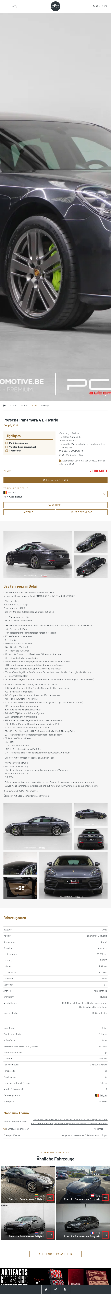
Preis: (7, 471)
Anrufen (56, 505)
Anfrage (44, 405)
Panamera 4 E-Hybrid (96, 935)
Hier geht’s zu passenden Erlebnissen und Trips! (84, 1135)
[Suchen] (14, 6)
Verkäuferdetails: (16, 488)
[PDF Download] (65, 1289)
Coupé (103, 941)
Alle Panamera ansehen (55, 1254)
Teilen (30, 512)
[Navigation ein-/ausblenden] (6, 6)
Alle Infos (98, 1128)
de (96, 6)
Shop (105, 6)
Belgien (103, 1095)
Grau (104, 1040)
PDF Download (83, 512)
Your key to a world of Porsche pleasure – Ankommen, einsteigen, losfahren (70, 1119)
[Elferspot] (55, 6)
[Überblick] (4, 405)
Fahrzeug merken (57, 480)
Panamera (102, 948)
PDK (105, 984)
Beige (104, 1027)
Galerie (12, 405)
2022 (104, 929)
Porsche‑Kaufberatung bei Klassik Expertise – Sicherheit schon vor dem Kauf (69, 1123)
